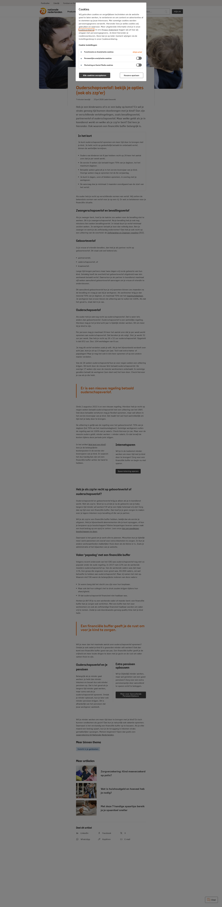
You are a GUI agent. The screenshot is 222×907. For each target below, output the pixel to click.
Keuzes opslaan (131, 75)
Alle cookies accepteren (94, 75)
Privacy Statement (110, 29)
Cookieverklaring (86, 29)
